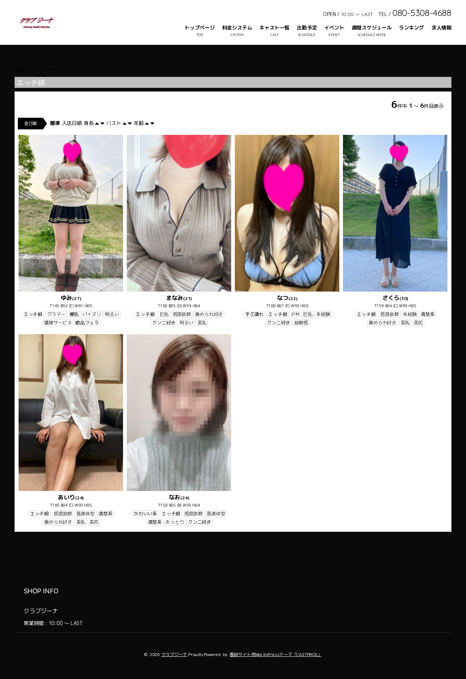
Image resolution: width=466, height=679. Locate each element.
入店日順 (72, 123)
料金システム (237, 27)
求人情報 (441, 27)
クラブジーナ (174, 654)
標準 (55, 123)
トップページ (200, 27)
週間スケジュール (372, 27)
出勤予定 (307, 27)
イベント (334, 27)
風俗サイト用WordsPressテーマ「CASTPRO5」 (276, 654)
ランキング (411, 27)
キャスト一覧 (274, 27)
